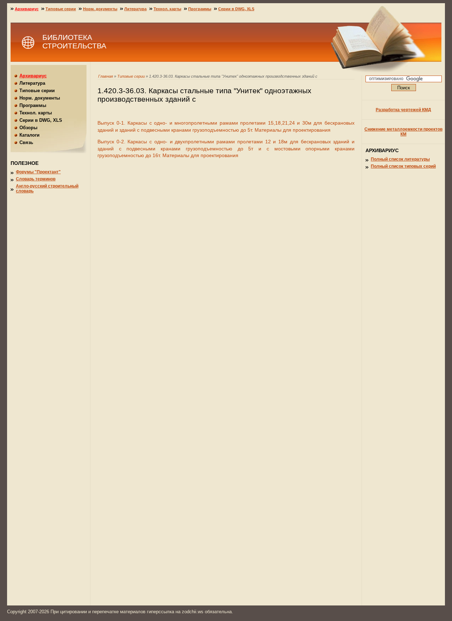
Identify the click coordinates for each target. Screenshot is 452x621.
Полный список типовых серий (403, 166)
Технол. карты (167, 9)
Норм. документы (100, 9)
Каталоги (29, 135)
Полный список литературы (400, 159)
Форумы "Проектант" (38, 171)
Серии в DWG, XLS (236, 9)
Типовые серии (131, 76)
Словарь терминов (35, 179)
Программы (199, 9)
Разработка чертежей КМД (403, 109)
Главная (105, 76)
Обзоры (28, 127)
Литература (135, 9)
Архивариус (26, 9)
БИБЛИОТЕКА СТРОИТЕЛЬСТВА (74, 41)
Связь (26, 142)
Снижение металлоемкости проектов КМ (403, 132)
